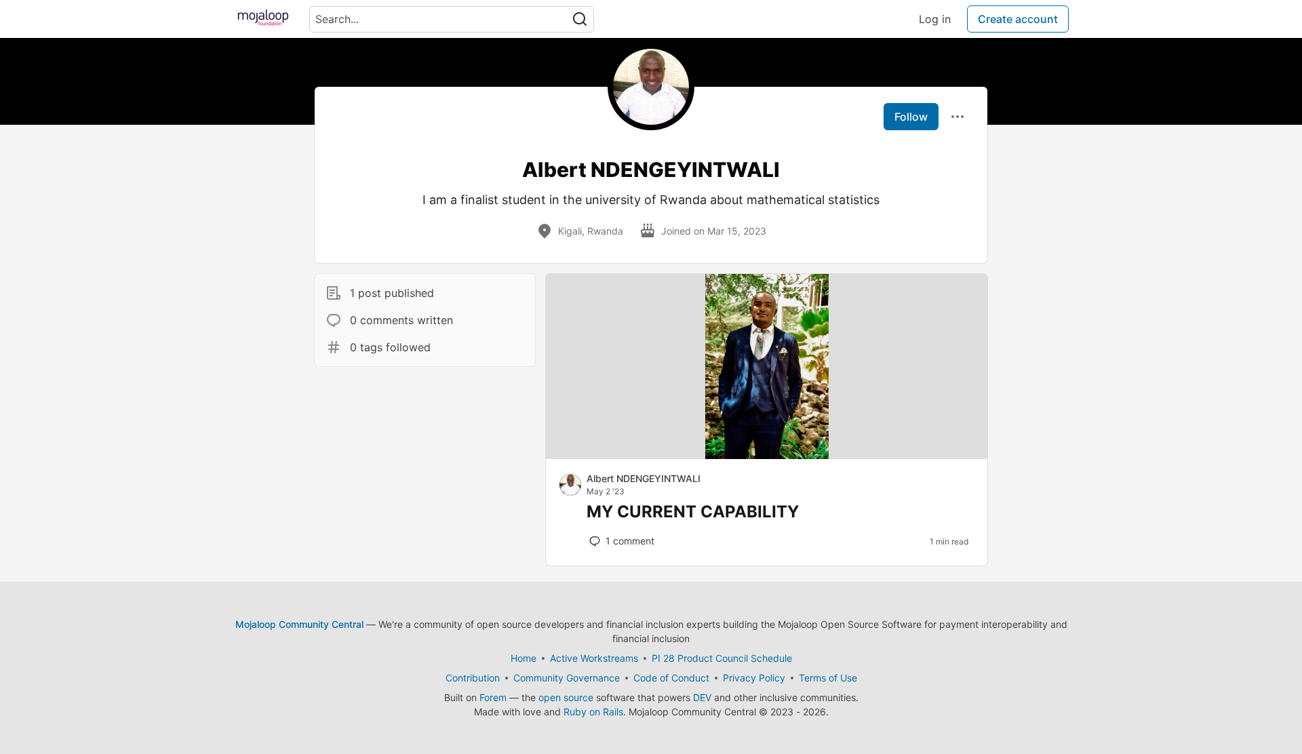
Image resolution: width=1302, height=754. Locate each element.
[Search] (579, 19)
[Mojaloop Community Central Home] (263, 19)
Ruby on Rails (593, 711)
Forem (493, 697)
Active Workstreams (594, 658)
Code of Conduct (671, 677)
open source (565, 697)
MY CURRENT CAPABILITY (693, 511)
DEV (702, 697)
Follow (911, 116)
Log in (935, 19)
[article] (766, 455)
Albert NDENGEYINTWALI (644, 478)
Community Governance (566, 677)
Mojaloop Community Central (299, 624)
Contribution (473, 677)
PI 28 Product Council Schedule (722, 658)
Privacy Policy (754, 677)
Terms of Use (828, 677)
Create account (1018, 19)
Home (523, 658)
